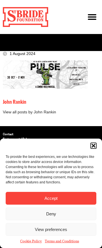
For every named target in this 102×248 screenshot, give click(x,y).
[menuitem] (51, 134)
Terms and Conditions (62, 241)
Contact (8, 134)
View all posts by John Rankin (29, 112)
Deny (51, 213)
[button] (93, 146)
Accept (51, 198)
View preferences (51, 229)
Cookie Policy (31, 241)
